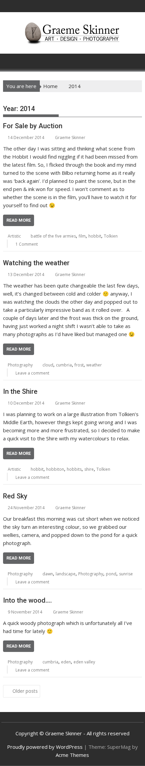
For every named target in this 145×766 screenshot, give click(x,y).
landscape (66, 574)
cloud (47, 365)
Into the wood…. (27, 600)
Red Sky (15, 496)
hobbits (74, 469)
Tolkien (111, 236)
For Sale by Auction (32, 126)
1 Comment (27, 244)
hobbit (94, 236)
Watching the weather (36, 263)
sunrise (126, 574)
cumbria (64, 365)
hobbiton (55, 469)
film (82, 236)
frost (79, 365)
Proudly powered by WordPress (45, 746)
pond (111, 574)
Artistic (14, 236)
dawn (47, 574)
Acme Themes (72, 754)
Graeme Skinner (70, 137)
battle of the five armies (53, 236)
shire (89, 469)
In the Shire (20, 391)
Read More (18, 220)
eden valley (84, 662)
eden (66, 662)
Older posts (25, 691)
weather (94, 365)
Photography (20, 365)
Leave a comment (32, 373)
